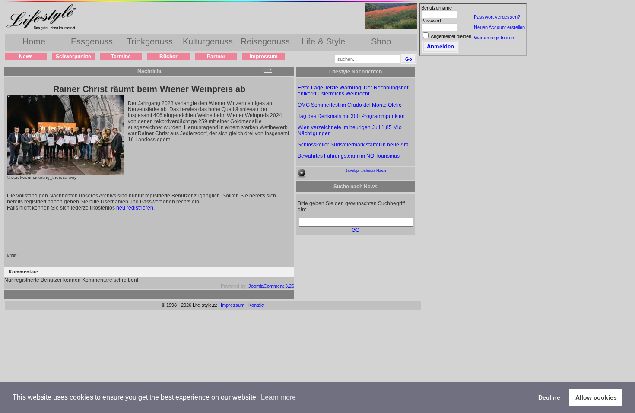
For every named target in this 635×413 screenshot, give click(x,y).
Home (33, 41)
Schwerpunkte (73, 57)
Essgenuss (92, 41)
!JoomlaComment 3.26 (270, 286)
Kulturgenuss (208, 41)
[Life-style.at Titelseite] (43, 29)
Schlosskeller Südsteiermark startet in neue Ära (353, 145)
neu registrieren (134, 208)
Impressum (264, 57)
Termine (121, 57)
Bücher (168, 57)
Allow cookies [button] (596, 397)
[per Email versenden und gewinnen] (267, 71)
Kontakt (256, 305)
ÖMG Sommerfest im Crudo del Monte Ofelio (350, 105)
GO (355, 230)
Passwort (431, 20)
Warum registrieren (494, 37)
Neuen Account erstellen (499, 27)
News (26, 57)
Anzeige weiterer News (366, 171)
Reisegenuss (265, 41)
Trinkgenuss (150, 41)
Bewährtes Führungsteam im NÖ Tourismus (349, 156)
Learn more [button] (278, 397)
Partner (216, 57)
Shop (381, 41)
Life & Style (323, 41)
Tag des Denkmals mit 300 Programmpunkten (351, 116)
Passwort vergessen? (497, 16)
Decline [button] (549, 397)
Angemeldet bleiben (451, 36)
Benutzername (436, 7)
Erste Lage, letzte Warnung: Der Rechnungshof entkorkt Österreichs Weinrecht (353, 91)
